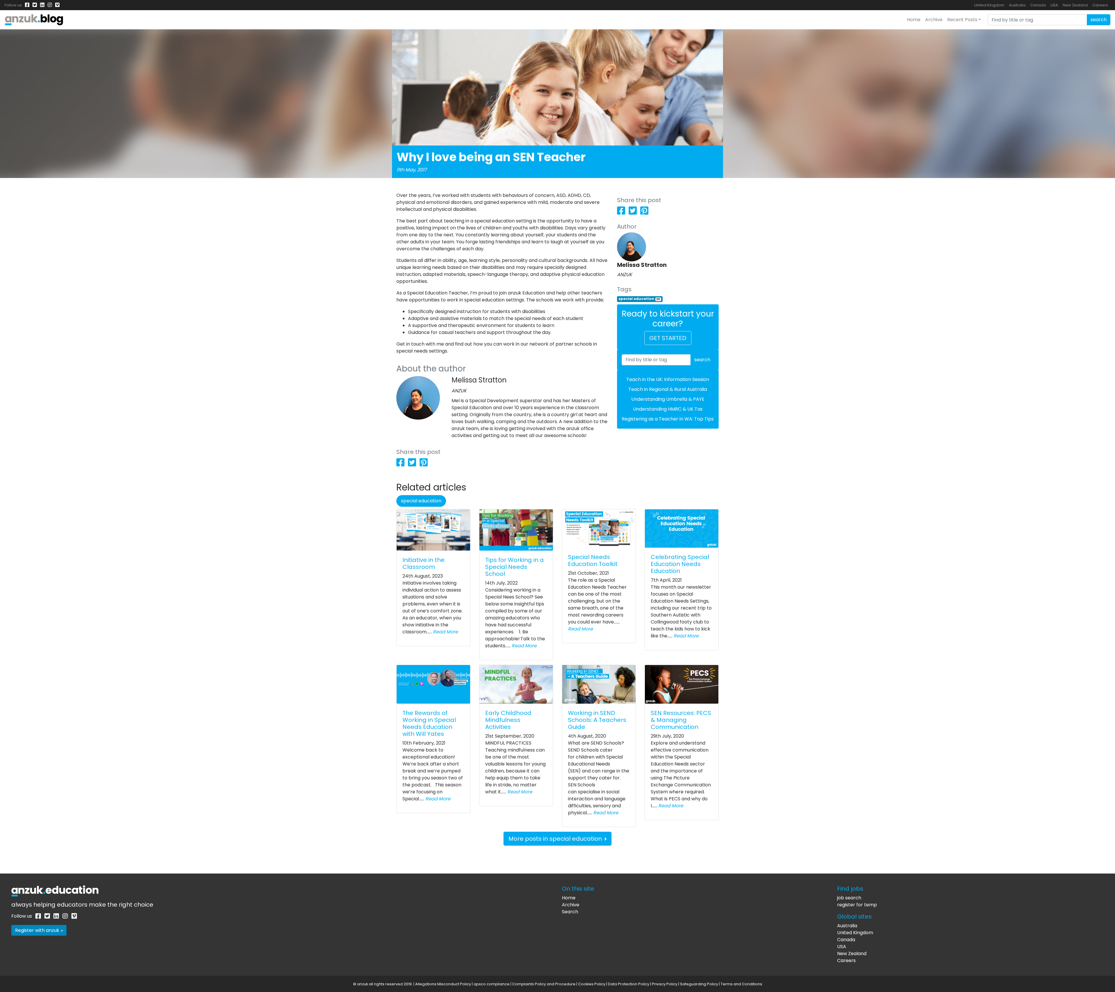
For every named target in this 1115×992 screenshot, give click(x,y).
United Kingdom (989, 5)
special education (639, 298)
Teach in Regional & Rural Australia (667, 389)
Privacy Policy (664, 984)
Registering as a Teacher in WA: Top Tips (668, 419)
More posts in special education (555, 839)
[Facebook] (27, 5)
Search (570, 911)
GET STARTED (667, 338)
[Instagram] (50, 5)
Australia (1017, 5)
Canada (1038, 5)
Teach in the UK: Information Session (667, 379)
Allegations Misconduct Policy (443, 984)
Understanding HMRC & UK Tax (668, 409)
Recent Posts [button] (962, 19)
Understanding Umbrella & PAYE (667, 399)
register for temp (857, 904)
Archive (934, 19)
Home (913, 19)
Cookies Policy (591, 984)
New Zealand (1075, 5)
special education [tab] (421, 500)
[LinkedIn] (42, 5)
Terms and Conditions (741, 984)
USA (1054, 5)
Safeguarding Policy (699, 984)
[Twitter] (35, 5)
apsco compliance (492, 984)
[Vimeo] (57, 5)
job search (849, 897)
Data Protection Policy (628, 984)
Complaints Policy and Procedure (544, 984)
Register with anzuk (37, 930)
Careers (1100, 5)
